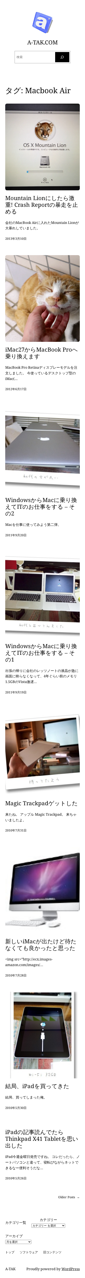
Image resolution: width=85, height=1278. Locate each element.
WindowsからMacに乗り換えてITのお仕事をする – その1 (41, 653)
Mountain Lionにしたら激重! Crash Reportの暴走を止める (41, 205)
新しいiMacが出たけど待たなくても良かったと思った (40, 944)
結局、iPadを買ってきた (37, 1086)
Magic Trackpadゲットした (41, 803)
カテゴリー (48, 1219)
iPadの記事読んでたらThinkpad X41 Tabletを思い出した (41, 1139)
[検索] (62, 57)
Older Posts (69, 1197)
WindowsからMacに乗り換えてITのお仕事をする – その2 (41, 507)
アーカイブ (14, 1236)
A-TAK (10, 1269)
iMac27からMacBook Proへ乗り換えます (41, 353)
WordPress (70, 1269)
